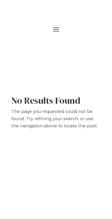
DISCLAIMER (71, 184)
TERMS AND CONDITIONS (68, 176)
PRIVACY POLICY (34, 184)
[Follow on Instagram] (62, 47)
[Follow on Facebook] (50, 47)
